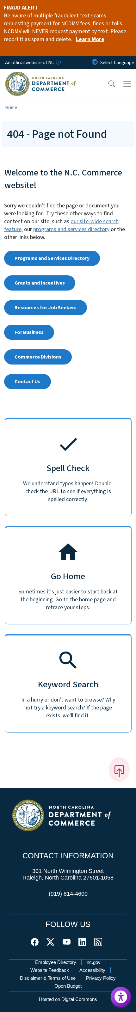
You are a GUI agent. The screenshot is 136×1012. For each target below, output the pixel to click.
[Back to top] (119, 769)
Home (11, 107)
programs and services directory (71, 229)
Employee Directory (55, 962)
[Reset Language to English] (95, 62)
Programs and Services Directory (52, 258)
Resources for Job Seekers (46, 307)
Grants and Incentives (40, 282)
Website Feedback (49, 970)
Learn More (90, 39)
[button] (107, 83)
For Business (29, 332)
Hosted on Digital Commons (68, 999)
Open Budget (68, 986)
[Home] (40, 76)
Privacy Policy (101, 978)
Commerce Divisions (38, 356)
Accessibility (92, 970)
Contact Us (27, 381)
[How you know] (58, 62)
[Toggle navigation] (127, 83)
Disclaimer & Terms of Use (48, 978)
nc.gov (94, 962)
